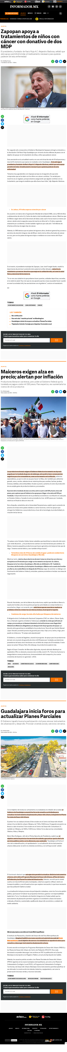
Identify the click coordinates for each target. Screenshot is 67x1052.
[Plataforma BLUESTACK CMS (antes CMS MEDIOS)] (14, 1039)
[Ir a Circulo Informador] (16, 1)
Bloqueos (16, 663)
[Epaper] (46, 1)
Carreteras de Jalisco (27, 663)
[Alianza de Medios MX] (48, 1039)
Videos (39, 13)
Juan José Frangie (30, 305)
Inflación (11, 666)
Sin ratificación (17, 316)
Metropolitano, (12, 940)
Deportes (34, 1028)
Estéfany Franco (7, 61)
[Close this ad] (66, 1043)
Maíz (9, 663)
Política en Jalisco (46, 978)
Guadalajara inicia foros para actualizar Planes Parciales (31, 321)
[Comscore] (57, 1039)
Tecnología (43, 1028)
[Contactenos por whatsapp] (60, 6)
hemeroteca (27, 1033)
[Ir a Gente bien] (46, 1015)
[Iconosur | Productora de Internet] (8, 1039)
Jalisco (23, 13)
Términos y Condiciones (25, 345)
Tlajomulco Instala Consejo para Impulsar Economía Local (32, 324)
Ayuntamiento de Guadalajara (17, 978)
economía (37, 1030)
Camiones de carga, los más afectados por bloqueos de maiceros (36, 614)
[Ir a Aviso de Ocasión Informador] (7, 1)
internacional (26, 1028)
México (30, 13)
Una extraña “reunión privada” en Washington (28, 318)
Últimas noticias (12, 13)
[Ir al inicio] (24, 6)
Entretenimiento (53, 1028)
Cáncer (40, 305)
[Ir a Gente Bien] (27, 1)
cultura (29, 1030)
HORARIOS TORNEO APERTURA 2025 (21, 19)
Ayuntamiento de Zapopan (15, 305)
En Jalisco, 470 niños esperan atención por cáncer (28, 210)
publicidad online (38, 1033)
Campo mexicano (54, 663)
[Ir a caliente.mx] (37, 1)
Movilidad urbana (33, 978)
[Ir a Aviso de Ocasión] (22, 1015)
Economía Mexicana (41, 663)
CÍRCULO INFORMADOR (46, 19)
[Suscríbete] (57, 1)
